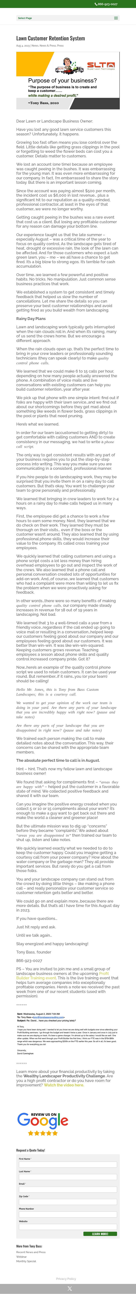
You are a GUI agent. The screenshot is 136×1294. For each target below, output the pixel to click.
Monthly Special (26, 1261)
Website (23, 1221)
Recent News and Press (31, 1252)
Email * (22, 1184)
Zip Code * (24, 1196)
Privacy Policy (66, 1279)
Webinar (21, 1256)
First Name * (25, 1159)
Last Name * (25, 1171)
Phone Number (26, 1209)
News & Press (48, 45)
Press (60, 45)
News (35, 45)
